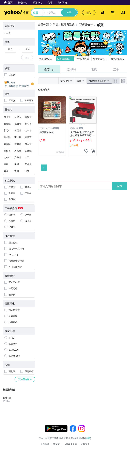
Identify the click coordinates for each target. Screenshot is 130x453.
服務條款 (44, 444)
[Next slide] (94, 110)
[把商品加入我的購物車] (93, 151)
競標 (94, 69)
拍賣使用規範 (70, 444)
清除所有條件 (24, 379)
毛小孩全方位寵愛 (47, 58)
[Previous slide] (71, 110)
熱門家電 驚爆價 (119, 58)
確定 (27, 57)
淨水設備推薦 (82, 58)
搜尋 (119, 186)
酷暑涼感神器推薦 (65, 58)
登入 (88, 12)
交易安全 (85, 444)
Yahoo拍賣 (16, 12)
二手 (116, 69)
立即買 (71, 69)
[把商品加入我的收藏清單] (86, 151)
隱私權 (56, 444)
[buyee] (19, 84)
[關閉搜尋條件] (41, 12)
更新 (88, 438)
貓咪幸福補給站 (100, 58)
